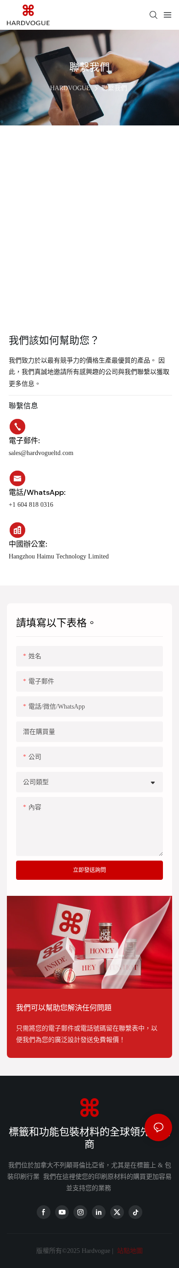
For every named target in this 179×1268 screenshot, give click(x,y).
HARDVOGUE (70, 88)
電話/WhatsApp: (37, 492)
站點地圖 (129, 1250)
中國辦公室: (28, 544)
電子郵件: (24, 440)
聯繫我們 (114, 88)
